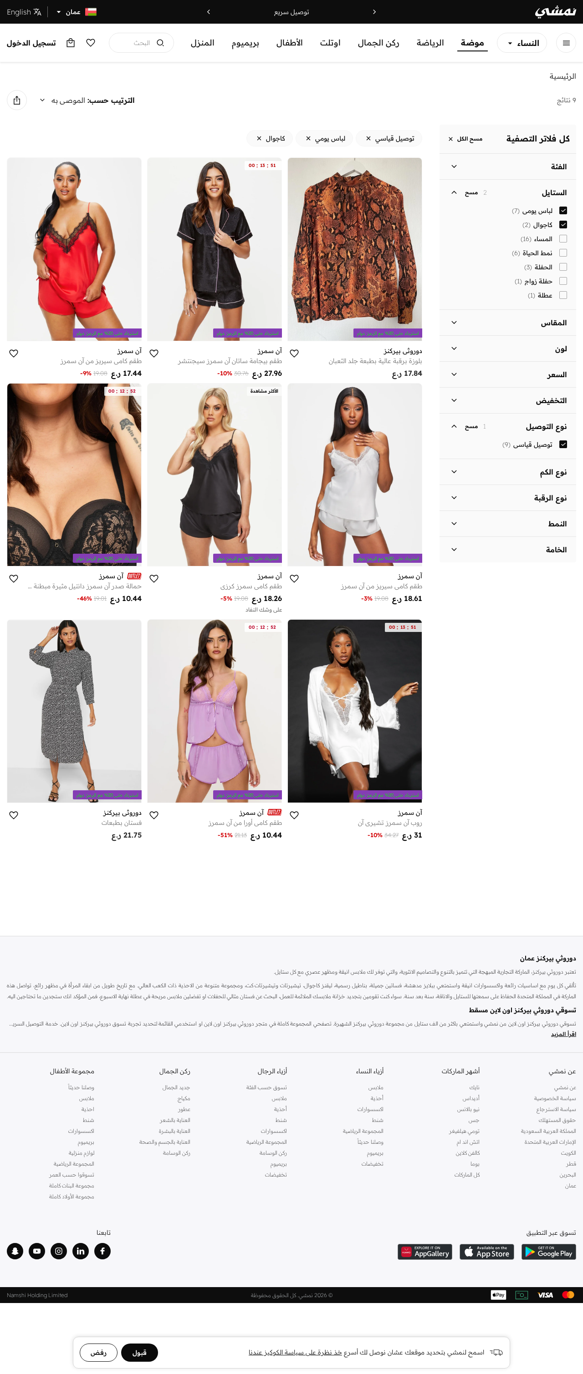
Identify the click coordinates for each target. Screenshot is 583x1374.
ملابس (376, 1087)
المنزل (203, 42)
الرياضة (430, 42)
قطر (571, 1163)
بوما (475, 1163)
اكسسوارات (371, 1109)
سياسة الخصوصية (555, 1098)
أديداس (471, 1098)
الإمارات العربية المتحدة (550, 1141)
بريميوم (245, 42)
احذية (88, 1109)
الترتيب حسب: (111, 100)
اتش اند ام (468, 1141)
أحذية (377, 1098)
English (19, 11)
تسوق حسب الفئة (266, 1087)
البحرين (568, 1174)
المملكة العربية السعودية (548, 1130)
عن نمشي (565, 1087)
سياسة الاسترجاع (556, 1109)
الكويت (568, 1152)
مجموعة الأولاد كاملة (71, 1196)
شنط (378, 1119)
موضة (472, 42)
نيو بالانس (468, 1109)
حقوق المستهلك (557, 1119)
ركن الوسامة (273, 1152)
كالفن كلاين (468, 1152)
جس (474, 1119)
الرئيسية (563, 76)
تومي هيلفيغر (464, 1130)
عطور (184, 1109)
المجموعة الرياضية (363, 1130)
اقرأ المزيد (563, 1033)
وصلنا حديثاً (371, 1141)
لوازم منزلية (81, 1152)
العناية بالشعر (175, 1119)
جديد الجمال (176, 1087)
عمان (570, 1185)
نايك (475, 1087)
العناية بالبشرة (174, 1130)
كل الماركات (467, 1174)
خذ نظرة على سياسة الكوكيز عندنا (295, 1352)
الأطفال (289, 42)
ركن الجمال (378, 42)
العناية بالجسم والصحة (164, 1141)
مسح (471, 192)
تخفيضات (373, 1163)
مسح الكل (469, 139)
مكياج (184, 1098)
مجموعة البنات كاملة (71, 1185)
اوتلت (330, 42)
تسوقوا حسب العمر (71, 1174)
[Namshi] (555, 12)
